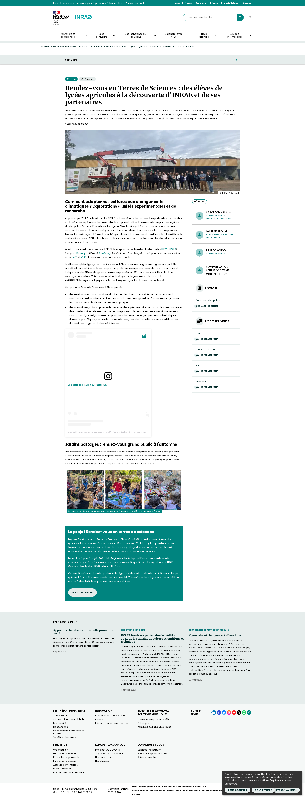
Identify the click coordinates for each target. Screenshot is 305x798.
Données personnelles (178, 786)
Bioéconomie (60, 726)
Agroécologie (60, 715)
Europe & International (234, 35)
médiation (199, 201)
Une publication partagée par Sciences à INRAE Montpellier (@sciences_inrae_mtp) (110, 432)
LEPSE (164, 249)
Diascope (81, 253)
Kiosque (247, 3)
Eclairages (143, 723)
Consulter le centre (207, 306)
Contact (137, 794)
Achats (199, 786)
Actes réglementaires (65, 764)
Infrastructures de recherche (111, 723)
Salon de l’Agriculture (149, 749)
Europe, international (64, 753)
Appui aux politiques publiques (154, 726)
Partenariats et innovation (110, 715)
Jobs (177, 3)
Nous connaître (101, 35)
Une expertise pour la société (154, 719)
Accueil (45, 46)
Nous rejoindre (204, 35)
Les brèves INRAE (62, 768)
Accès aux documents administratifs (205, 790)
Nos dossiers (102, 761)
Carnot (99, 719)
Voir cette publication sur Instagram (87, 384)
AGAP (83, 257)
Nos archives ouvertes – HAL (68, 772)
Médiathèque (231, 3)
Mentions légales (142, 786)
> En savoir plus (82, 592)
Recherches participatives (152, 753)
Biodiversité (59, 723)
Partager (89, 79)
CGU (158, 786)
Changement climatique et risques (209, 630)
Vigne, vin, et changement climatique (215, 635)
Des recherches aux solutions (136, 35)
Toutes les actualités (64, 46)
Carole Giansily (217, 212)
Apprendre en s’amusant (109, 753)
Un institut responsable (66, 757)
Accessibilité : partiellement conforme (156, 790)
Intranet (214, 3)
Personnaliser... (286, 790)
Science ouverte (147, 757)
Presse (188, 3)
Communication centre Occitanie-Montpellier (218, 270)
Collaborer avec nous (174, 35)
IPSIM (173, 249)
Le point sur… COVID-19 (107, 749)
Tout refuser (263, 790)
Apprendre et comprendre (68, 35)
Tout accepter (237, 790)
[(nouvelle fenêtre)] (108, 379)
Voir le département (207, 339)
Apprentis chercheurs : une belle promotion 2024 (83, 632)
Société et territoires (134, 630)
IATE (75, 257)
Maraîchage (105, 253)
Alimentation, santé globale (68, 719)
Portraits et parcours (64, 761)
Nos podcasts (103, 757)
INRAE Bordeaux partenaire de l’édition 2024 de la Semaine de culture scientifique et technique (152, 638)
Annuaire (201, 3)
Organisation (60, 749)
